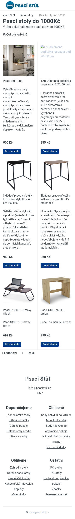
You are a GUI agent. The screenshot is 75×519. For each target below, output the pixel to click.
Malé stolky (19, 494)
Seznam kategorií (56, 494)
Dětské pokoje (19, 425)
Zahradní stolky (56, 447)
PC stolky (56, 467)
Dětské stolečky (19, 420)
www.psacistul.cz (38, 512)
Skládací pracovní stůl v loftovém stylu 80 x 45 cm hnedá (55, 199)
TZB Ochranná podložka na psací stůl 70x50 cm (56, 82)
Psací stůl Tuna (12, 81)
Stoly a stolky (18, 436)
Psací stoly (27, 15)
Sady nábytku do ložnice (56, 415)
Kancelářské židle (19, 478)
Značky (56, 489)
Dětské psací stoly (18, 473)
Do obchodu (12, 151)
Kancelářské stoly (19, 415)
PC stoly (56, 473)
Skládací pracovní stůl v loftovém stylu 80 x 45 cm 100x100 (17, 199)
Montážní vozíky (56, 420)
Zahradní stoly (19, 467)
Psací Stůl (9, 15)
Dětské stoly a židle (19, 431)
